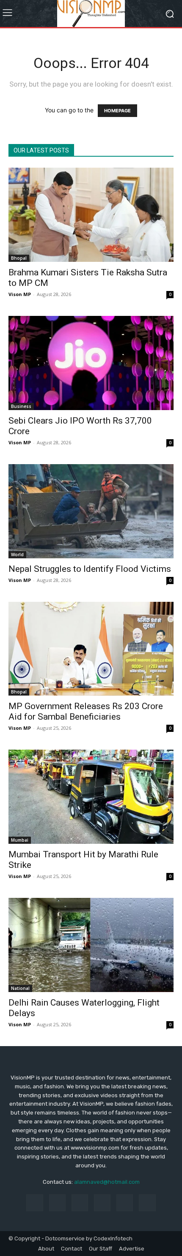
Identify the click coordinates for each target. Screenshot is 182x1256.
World (17, 554)
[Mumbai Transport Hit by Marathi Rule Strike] (91, 797)
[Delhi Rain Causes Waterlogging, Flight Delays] (91, 945)
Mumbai (19, 840)
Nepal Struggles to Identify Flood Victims (89, 569)
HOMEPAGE (117, 111)
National (20, 988)
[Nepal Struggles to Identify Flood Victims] (91, 511)
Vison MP (19, 294)
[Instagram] (57, 1202)
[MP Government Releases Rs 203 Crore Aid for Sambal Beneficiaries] (91, 649)
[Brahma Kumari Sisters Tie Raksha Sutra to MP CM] (91, 215)
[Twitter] (147, 1202)
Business (21, 406)
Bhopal (19, 258)
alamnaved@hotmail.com (107, 1182)
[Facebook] (34, 1202)
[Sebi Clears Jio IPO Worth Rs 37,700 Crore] (91, 363)
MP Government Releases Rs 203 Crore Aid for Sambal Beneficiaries (85, 711)
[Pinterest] (102, 1202)
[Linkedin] (80, 1202)
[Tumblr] (124, 1202)
